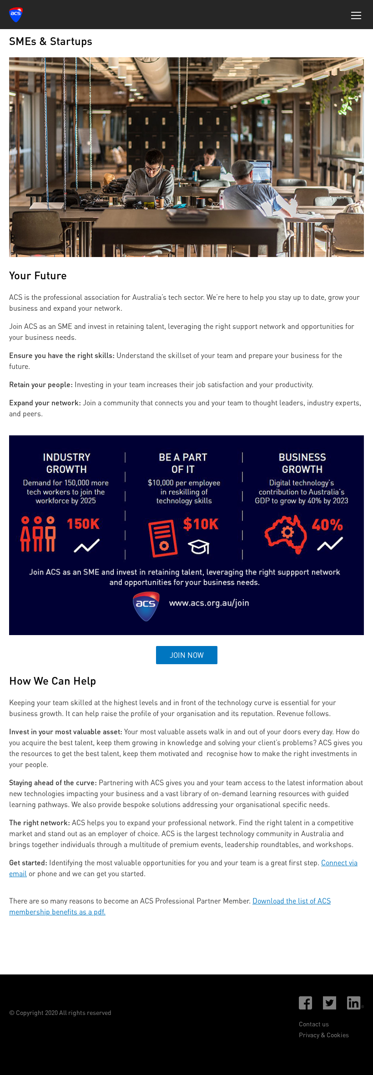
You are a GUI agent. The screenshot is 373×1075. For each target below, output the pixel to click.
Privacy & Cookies (324, 1035)
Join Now (187, 655)
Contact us (314, 1024)
